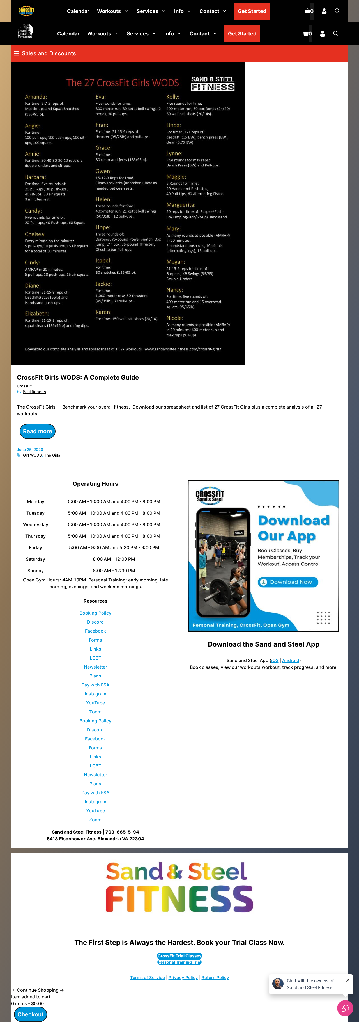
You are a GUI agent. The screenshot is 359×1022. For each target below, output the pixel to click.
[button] (337, 11)
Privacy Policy (183, 977)
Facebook (95, 631)
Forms (95, 640)
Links (95, 649)
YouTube (95, 703)
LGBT (95, 658)
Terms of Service (147, 977)
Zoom (95, 712)
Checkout (30, 1014)
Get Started (252, 11)
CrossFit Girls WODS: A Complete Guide (78, 377)
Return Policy (215, 977)
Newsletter (95, 667)
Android (290, 660)
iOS (275, 660)
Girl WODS (32, 455)
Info (179, 11)
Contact (209, 11)
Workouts (109, 11)
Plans (95, 676)
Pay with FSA (95, 685)
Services (147, 11)
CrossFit (24, 386)
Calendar (78, 11)
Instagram (95, 694)
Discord (95, 622)
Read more (37, 431)
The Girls (52, 455)
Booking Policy (95, 613)
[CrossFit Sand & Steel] (25, 11)
